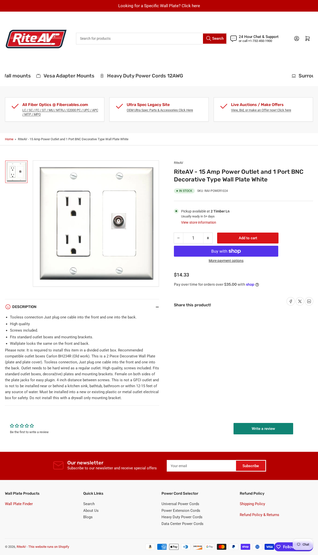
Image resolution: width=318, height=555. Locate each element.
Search (89, 504)
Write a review (263, 428)
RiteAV (178, 163)
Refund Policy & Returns (259, 515)
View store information (198, 222)
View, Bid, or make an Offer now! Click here (261, 110)
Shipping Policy (252, 504)
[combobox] (151, 38)
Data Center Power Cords (182, 523)
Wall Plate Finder (19, 504)
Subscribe (250, 466)
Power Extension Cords (180, 510)
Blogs (88, 517)
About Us (91, 510)
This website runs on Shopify (48, 547)
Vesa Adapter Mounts (64, 76)
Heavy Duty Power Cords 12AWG (141, 76)
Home (9, 139)
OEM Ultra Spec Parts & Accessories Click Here (160, 110)
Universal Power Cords (180, 504)
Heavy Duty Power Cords (181, 517)
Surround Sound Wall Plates (224, 76)
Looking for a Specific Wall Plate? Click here (159, 5)
